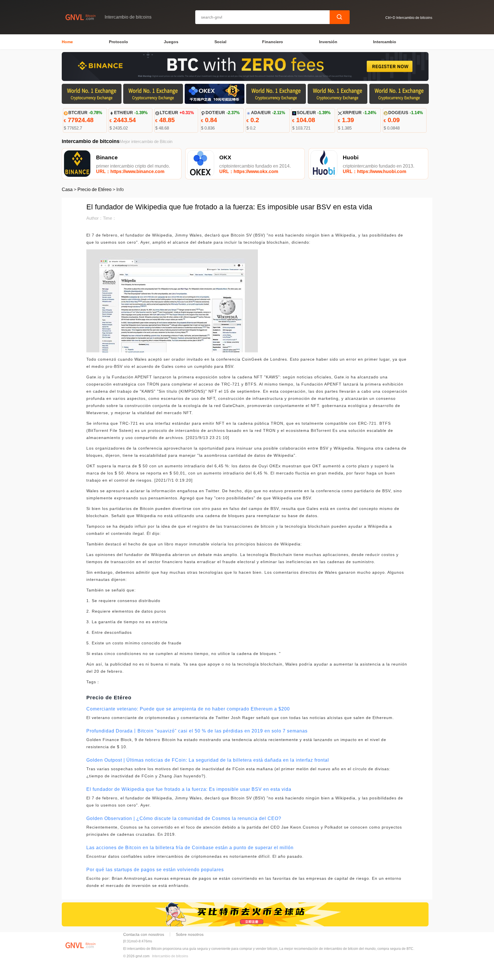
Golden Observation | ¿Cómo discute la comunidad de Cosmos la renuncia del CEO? (183, 818)
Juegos (171, 42)
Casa (67, 189)
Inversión (328, 42)
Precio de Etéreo (94, 189)
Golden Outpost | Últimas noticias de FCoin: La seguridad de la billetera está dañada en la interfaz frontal (207, 760)
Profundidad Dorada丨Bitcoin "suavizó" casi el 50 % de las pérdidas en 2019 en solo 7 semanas (197, 730)
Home (67, 42)
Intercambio (384, 42)
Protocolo (118, 42)
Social (220, 42)
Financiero (272, 42)
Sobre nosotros (190, 934)
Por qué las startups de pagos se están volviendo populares (155, 869)
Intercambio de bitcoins (170, 956)
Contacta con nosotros (143, 934)
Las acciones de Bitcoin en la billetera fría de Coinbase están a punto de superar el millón (190, 847)
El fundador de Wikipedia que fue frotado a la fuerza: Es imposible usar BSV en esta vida (188, 789)
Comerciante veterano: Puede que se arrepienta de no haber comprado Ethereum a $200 (188, 708)
